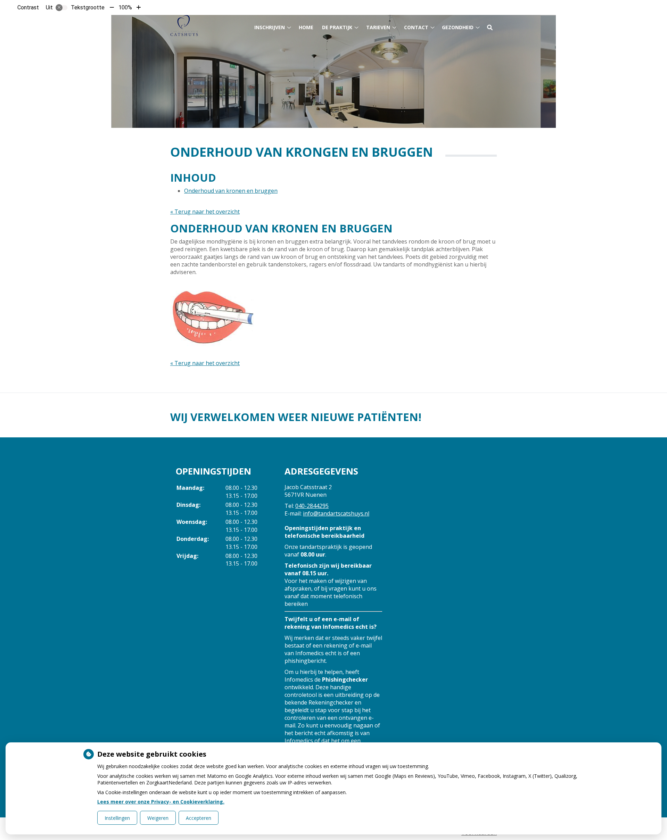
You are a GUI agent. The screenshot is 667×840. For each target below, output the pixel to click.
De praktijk (337, 27)
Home (306, 27)
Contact (416, 27)
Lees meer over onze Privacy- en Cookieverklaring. (160, 801)
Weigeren (157, 818)
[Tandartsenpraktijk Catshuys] (184, 25)
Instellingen (117, 818)
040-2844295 (312, 506)
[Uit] (61, 7)
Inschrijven (269, 27)
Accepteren (198, 818)
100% (125, 7)
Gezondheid (458, 27)
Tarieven (378, 27)
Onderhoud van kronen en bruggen (231, 191)
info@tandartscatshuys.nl (336, 513)
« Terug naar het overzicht (205, 211)
